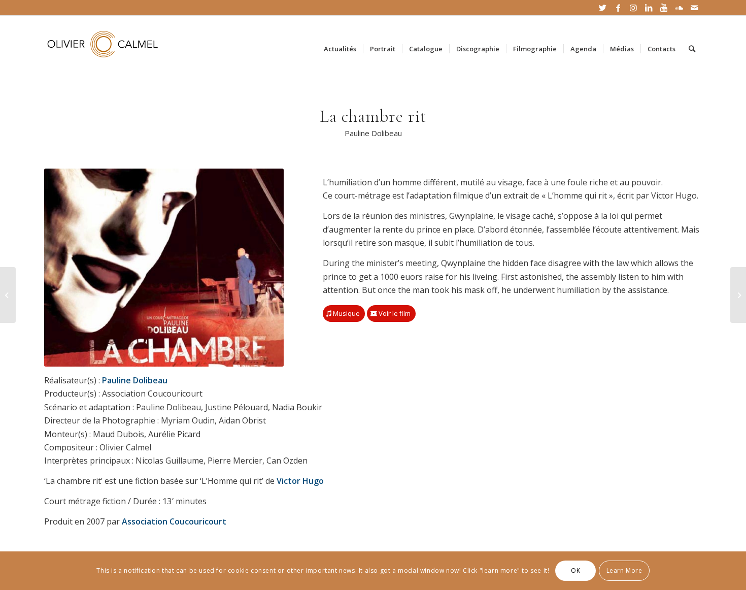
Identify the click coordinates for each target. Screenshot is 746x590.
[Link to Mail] (694, 7)
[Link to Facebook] (618, 7)
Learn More (624, 570)
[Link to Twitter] (602, 7)
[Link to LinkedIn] (648, 7)
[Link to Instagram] (633, 7)
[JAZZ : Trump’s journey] (738, 295)
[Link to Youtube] (663, 7)
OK (575, 570)
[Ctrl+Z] (8, 295)
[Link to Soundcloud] (678, 7)
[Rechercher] (692, 49)
